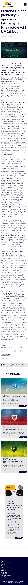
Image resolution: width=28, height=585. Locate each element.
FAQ (2, 569)
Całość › (23, 405)
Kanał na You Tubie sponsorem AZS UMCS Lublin (6, 356)
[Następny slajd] (25, 513)
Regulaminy (4, 573)
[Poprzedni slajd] (2, 513)
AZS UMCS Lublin (9, 364)
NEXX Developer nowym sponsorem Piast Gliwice (12, 428)
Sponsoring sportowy (17, 366)
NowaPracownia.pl (20, 581)
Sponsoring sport (6, 366)
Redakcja (6, 35)
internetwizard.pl (16, 582)
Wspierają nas (5, 560)
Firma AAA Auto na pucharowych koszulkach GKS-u (13, 461)
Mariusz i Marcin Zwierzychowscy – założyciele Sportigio (15, 505)
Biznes (3, 564)
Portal (3, 561)
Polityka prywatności (7, 575)
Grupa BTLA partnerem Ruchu (14, 396)
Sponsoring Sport (6, 563)
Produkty (3, 567)
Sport (2, 566)
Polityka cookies (5, 577)
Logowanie (4, 572)
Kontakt (3, 570)
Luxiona (20, 364)
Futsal (16, 364)
